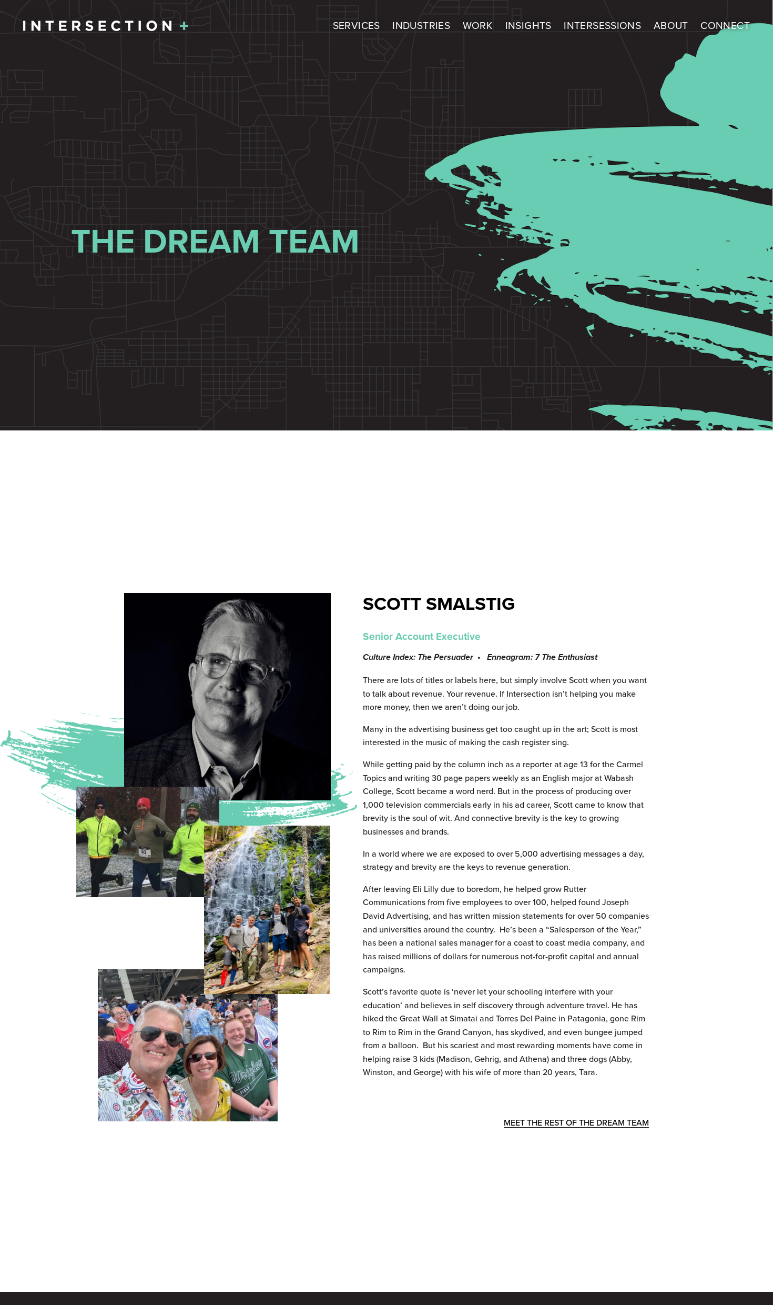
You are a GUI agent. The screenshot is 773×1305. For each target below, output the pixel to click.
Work (478, 25)
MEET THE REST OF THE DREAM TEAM (576, 1122)
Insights (528, 25)
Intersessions (602, 25)
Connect (725, 25)
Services (356, 25)
